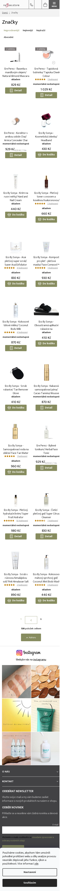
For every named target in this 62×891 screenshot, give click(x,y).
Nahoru (32, 637)
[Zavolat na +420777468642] (31, 4)
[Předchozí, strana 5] (31, 620)
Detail (18, 90)
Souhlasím (29, 883)
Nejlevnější (28, 30)
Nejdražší (40, 30)
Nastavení (30, 872)
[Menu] (54, 4)
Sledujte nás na (31, 659)
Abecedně (8, 37)
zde (36, 864)
